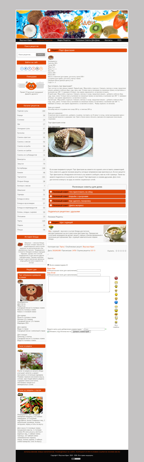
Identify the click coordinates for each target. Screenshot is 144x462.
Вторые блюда (23, 181)
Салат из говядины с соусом (30, 390)
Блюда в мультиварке (25, 203)
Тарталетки (21, 177)
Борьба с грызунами (78, 196)
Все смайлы (116, 326)
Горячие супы (22, 111)
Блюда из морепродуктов (27, 208)
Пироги (20, 225)
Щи (18, 124)
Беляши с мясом (23, 186)
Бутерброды (22, 168)
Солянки (20, 120)
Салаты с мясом (23, 142)
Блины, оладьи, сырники (27, 212)
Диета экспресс (76, 205)
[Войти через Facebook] (29, 68)
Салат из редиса (25, 346)
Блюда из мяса (23, 199)
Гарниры (20, 194)
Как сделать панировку (80, 201)
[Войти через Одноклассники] (41, 68)
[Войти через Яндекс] (33, 68)
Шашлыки (21, 190)
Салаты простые (23, 137)
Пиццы (20, 230)
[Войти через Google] (37, 68)
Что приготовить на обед (81, 192)
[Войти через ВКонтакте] (25, 68)
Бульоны (20, 133)
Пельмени (21, 216)
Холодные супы (23, 128)
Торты (19, 221)
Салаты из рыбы (23, 146)
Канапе (20, 172)
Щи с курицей (66, 222)
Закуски (20, 164)
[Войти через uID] (22, 68)
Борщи (20, 115)
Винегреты (21, 159)
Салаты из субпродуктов (27, 155)
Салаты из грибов (24, 150)
